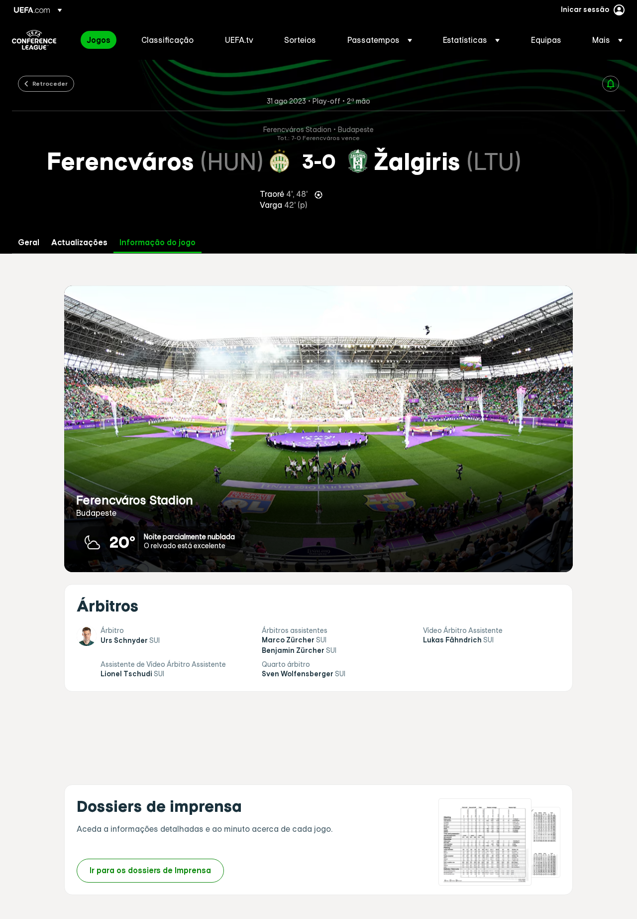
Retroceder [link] (50, 83)
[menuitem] (101, 39)
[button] (380, 39)
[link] (98, 39)
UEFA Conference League (34, 40)
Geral (28, 242)
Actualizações (79, 242)
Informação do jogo (157, 242)
